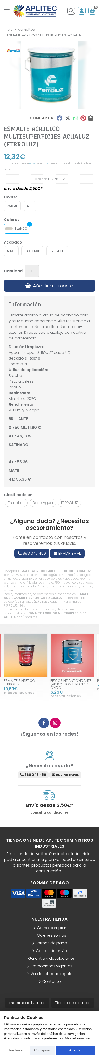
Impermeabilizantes (27, 1003)
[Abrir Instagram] (55, 723)
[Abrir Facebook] (44, 723)
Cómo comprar (51, 927)
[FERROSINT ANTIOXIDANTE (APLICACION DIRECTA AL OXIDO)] (72, 655)
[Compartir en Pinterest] (83, 118)
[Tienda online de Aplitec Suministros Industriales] (35, 11)
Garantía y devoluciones (51, 958)
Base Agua (50, 602)
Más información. (78, 1038)
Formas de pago (51, 943)
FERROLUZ (11, 605)
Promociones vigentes (51, 966)
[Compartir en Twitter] (67, 118)
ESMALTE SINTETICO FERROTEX (19, 682)
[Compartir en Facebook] (59, 118)
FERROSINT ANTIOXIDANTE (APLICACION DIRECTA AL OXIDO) (70, 684)
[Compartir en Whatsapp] (75, 118)
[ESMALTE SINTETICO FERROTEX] (25, 655)
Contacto (51, 981)
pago (45, 163)
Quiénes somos (51, 935)
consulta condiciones (49, 812)
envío (32, 163)
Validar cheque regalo (52, 974)
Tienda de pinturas (72, 1003)
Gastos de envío (51, 950)
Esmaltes (26, 602)
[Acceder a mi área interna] (82, 11)
